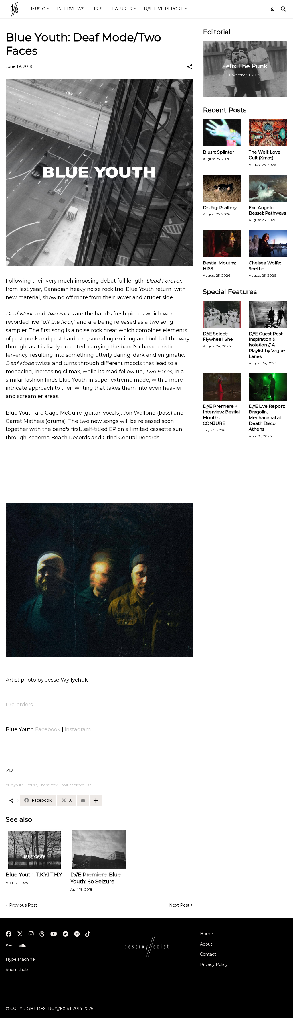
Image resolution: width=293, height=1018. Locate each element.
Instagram (78, 729)
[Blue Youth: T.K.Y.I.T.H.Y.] (34, 849)
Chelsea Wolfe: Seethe (265, 265)
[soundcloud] (22, 945)
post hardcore (72, 785)
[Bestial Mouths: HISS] (222, 243)
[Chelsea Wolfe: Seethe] (268, 243)
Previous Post (23, 905)
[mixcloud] (9, 945)
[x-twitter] (20, 934)
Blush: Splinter (218, 152)
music (32, 785)
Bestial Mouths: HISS (219, 265)
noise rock (49, 785)
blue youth (15, 785)
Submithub (17, 969)
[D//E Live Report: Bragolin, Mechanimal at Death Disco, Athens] (268, 387)
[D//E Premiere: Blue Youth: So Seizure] (99, 849)
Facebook (47, 729)
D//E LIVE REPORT (163, 8)
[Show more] (96, 800)
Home (206, 933)
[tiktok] (87, 934)
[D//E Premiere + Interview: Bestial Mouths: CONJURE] (222, 387)
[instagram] (31, 934)
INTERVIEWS (70, 8)
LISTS (97, 8)
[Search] (282, 9)
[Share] (190, 67)
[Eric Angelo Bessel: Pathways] (268, 188)
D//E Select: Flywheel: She (218, 336)
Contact (208, 954)
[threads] (42, 934)
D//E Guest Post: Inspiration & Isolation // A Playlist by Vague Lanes (267, 345)
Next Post (179, 905)
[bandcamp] (65, 934)
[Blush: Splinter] (222, 132)
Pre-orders (19, 704)
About (206, 944)
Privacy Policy (214, 964)
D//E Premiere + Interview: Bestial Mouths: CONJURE (221, 414)
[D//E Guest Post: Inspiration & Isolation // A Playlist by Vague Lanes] (268, 314)
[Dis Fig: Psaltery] (222, 188)
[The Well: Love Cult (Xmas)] (268, 132)
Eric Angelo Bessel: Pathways (267, 210)
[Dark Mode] (273, 9)
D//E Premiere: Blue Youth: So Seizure (95, 878)
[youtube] (53, 934)
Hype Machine (20, 959)
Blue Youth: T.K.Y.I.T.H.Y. (34, 875)
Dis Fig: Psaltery (220, 207)
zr (89, 785)
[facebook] (8, 934)
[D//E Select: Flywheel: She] (222, 314)
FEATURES (121, 8)
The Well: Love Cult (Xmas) (264, 154)
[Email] (83, 800)
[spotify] (77, 934)
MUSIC (38, 8)
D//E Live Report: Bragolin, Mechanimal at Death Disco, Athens (267, 417)
